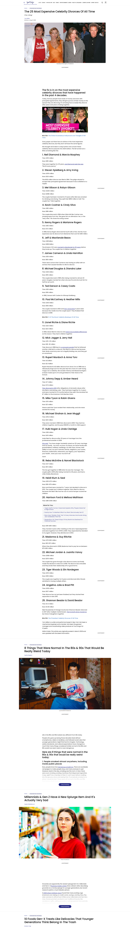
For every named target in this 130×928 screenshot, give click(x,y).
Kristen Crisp (27, 926)
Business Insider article (59, 886)
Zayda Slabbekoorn (29, 804)
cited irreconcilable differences (76, 332)
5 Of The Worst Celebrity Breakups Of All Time (63, 317)
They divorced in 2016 (49, 388)
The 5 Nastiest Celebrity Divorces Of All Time (63, 618)
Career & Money (86, 2)
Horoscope (49, 2)
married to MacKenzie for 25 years (69, 247)
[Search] (102, 2)
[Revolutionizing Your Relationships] (30, 2)
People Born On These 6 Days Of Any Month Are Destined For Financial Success (64, 520)
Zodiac (43, 2)
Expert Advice (94, 2)
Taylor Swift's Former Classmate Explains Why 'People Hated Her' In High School (65, 508)
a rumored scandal (67, 347)
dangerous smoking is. (66, 767)
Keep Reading (65, 784)
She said (45, 443)
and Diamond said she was (74, 164)
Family (57, 2)
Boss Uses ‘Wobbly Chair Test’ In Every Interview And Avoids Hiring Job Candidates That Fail (65, 516)
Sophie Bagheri (28, 655)
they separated (69, 309)
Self (54, 2)
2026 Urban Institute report (52, 893)
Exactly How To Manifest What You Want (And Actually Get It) (64, 512)
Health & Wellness (76, 2)
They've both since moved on (77, 612)
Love (40, 2)
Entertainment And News (36, 8)
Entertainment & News (65, 2)
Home (25, 8)
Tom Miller (27, 18)
